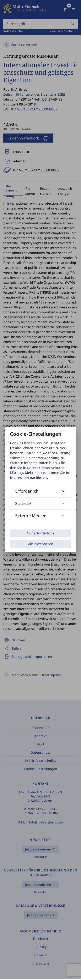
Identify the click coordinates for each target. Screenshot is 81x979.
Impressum (19, 477)
